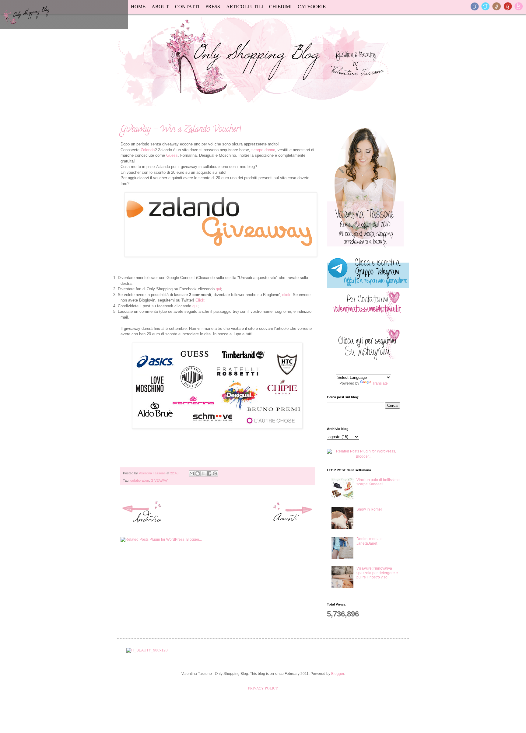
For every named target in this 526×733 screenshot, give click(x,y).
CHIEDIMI (280, 6)
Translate (380, 383)
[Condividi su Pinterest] (215, 473)
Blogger (337, 674)
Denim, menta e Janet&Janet (369, 541)
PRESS (212, 6)
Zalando (148, 150)
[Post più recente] (143, 513)
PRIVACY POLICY (263, 688)
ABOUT (160, 6)
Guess (172, 155)
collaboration (139, 480)
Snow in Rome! (369, 509)
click (286, 294)
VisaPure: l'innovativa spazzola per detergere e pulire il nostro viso (377, 572)
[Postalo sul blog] (198, 473)
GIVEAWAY (159, 480)
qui (218, 289)
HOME (138, 6)
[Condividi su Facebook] (209, 473)
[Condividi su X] (203, 473)
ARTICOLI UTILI (244, 6)
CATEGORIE (312, 6)
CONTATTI (187, 6)
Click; (200, 300)
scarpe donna (263, 150)
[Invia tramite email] (192, 473)
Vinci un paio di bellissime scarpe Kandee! (378, 482)
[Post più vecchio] (291, 513)
